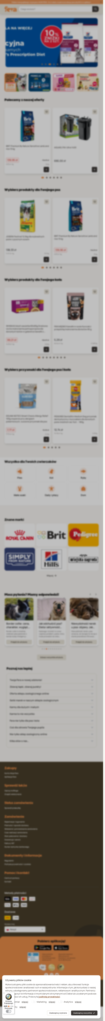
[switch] (8, 1011)
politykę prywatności (49, 996)
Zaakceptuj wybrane (58, 1013)
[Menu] (4, 993)
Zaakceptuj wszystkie (82, 1013)
